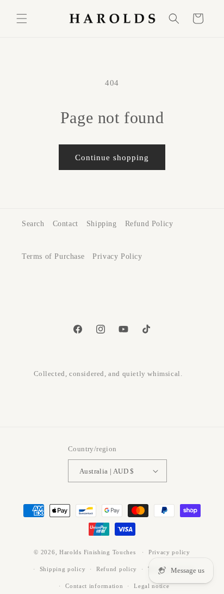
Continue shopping (112, 157)
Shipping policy (63, 569)
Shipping (101, 224)
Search (33, 224)
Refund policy (116, 569)
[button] (22, 19)
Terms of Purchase (53, 256)
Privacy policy (169, 552)
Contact (65, 224)
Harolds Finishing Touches (97, 552)
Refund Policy (149, 224)
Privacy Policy (117, 256)
